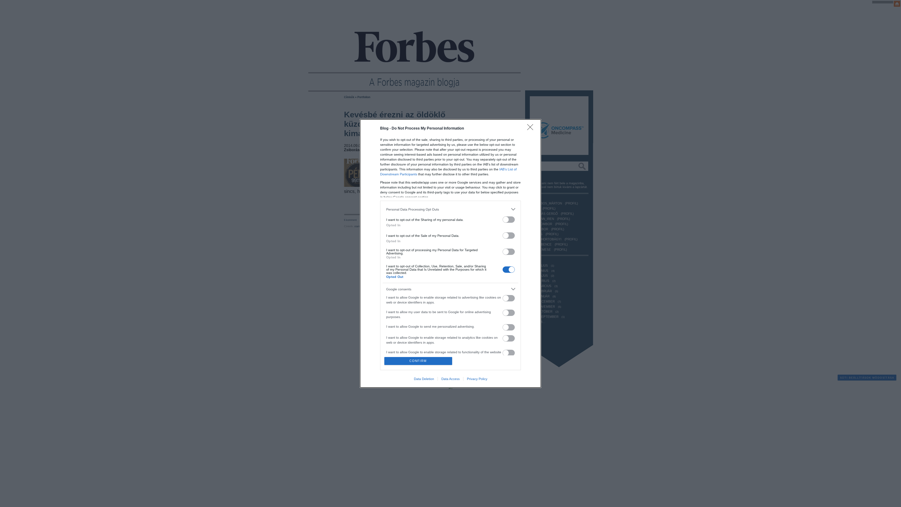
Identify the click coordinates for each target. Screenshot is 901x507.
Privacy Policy (477, 379)
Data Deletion (424, 379)
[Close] (531, 128)
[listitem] (450, 209)
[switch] (509, 219)
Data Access (450, 379)
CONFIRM (418, 361)
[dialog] (450, 253)
